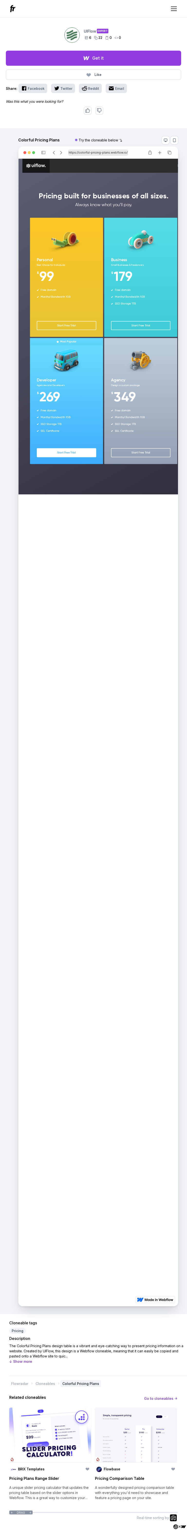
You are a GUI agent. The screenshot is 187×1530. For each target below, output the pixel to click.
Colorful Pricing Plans (80, 1384)
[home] (13, 8)
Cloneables (45, 1384)
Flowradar (19, 1384)
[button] (173, 9)
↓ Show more (20, 1361)
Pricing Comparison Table (119, 1478)
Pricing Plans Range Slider (34, 1478)
